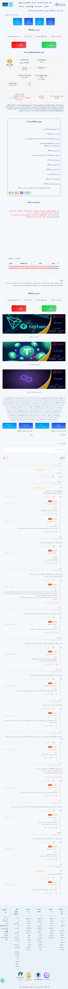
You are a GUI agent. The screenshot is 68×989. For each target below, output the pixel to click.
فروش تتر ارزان (33, 411)
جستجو (51, 935)
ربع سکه (14, 407)
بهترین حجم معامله (17, 963)
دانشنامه (51, 938)
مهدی (49, 587)
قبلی (55, 273)
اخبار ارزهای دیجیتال (44, 398)
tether (61, 398)
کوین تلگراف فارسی (22, 415)
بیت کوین (37, 403)
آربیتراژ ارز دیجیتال (56, 36)
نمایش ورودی (14, 258)
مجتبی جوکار (48, 686)
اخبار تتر (33, 398)
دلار (26, 407)
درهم (31, 407)
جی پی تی (58, 407)
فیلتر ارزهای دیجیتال (41, 36)
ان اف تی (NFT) (60, 403)
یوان (18, 419)
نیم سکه (37, 415)
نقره (43, 415)
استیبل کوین (8, 398)
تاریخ (53, 263)
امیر (50, 749)
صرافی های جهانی (28, 935)
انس (52, 403)
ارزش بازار (9, 263)
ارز (27, 398)
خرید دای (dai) (39, 407)
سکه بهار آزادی (56, 411)
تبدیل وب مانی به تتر (34, 364)
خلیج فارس (48, 654)
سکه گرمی (47, 411)
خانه (61, 11)
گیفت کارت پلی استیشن (28, 419)
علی (50, 885)
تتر (18, 403)
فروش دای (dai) (23, 411)
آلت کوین (54, 398)
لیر (15, 411)
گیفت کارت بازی (41, 419)
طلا (41, 411)
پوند (31, 415)
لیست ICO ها (28, 36)
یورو (13, 419)
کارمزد (51, 923)
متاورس (9, 411)
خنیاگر (49, 788)
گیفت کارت (11, 415)
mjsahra (49, 849)
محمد (49, 817)
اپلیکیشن (45, 403)
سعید (49, 716)
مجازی (49, 415)
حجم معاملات (23, 263)
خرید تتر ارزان (50, 407)
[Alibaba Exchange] (60, 4)
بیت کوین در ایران (27, 403)
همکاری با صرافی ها (39, 921)
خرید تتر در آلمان (34, 337)
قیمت (40, 263)
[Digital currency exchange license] (34, 977)
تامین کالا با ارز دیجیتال (39, 937)
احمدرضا (49, 504)
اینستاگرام (3, 928)
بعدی (47, 273)
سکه (8, 407)
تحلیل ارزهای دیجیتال (9, 403)
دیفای (20, 407)
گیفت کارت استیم (52, 419)
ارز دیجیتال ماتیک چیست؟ (34, 392)
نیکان (49, 553)
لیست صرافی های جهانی (13, 36)
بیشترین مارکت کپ (17, 956)
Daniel (49, 624)
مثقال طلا (56, 415)
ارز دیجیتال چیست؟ (19, 398)
